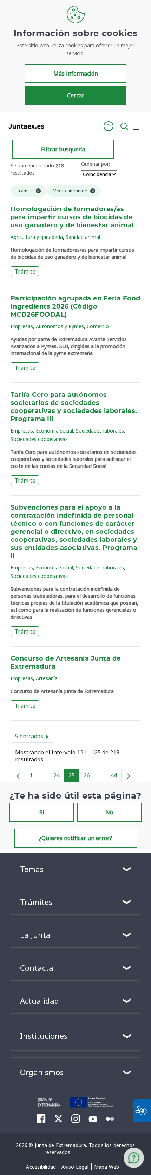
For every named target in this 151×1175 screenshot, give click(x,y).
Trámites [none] (36, 902)
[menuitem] (41, 1167)
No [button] (109, 812)
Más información (75, 73)
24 (58, 777)
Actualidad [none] (39, 1000)
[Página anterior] (18, 775)
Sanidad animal (83, 237)
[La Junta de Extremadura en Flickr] (110, 1118)
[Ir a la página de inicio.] (24, 126)
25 (73, 777)
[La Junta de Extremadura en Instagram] (75, 1118)
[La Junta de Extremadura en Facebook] (41, 1118)
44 (116, 777)
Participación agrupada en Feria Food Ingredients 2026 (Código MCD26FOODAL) (75, 307)
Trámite (24, 271)
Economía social (54, 430)
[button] (108, 126)
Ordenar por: (95, 163)
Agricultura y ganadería (37, 237)
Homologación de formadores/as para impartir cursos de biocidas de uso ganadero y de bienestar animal (72, 217)
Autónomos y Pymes (60, 326)
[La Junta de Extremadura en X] (58, 1118)
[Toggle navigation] (54, 126)
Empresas (22, 326)
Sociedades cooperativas (39, 439)
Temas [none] (32, 869)
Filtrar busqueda (63, 149)
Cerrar (75, 95)
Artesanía (47, 678)
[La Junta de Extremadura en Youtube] (92, 1118)
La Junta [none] (35, 934)
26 (89, 777)
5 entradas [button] (34, 737)
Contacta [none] (36, 967)
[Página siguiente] (128, 775)
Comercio (98, 326)
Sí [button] (41, 812)
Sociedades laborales (100, 430)
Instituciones (43, 1035)
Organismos (42, 1072)
